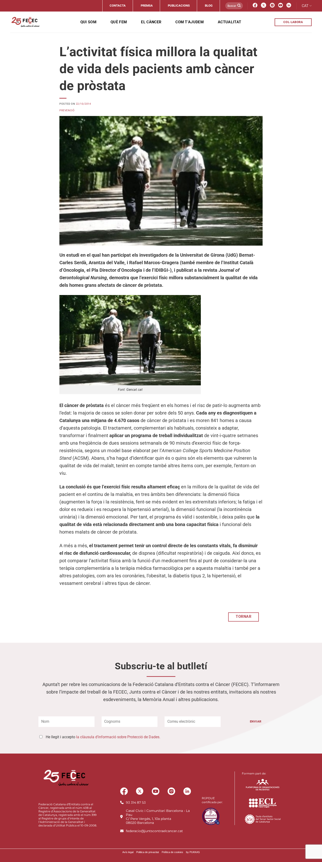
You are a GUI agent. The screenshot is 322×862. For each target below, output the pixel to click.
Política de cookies (172, 852)
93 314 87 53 (136, 802)
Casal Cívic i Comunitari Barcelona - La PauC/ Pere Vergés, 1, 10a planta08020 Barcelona (158, 817)
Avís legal (127, 852)
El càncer (151, 22)
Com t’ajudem (189, 22)
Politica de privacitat (147, 852)
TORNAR (243, 617)
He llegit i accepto (103, 737)
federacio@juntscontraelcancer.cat (154, 831)
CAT (305, 6)
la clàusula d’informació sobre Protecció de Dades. (118, 737)
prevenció (66, 110)
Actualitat (229, 22)
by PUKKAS (193, 852)
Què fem (119, 22)
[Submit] (239, 5)
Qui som (88, 22)
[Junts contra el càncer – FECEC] (25, 22)
